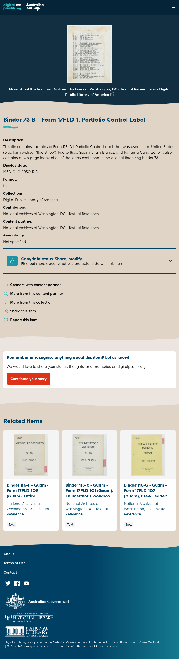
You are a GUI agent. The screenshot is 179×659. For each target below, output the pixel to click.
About (8, 554)
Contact (10, 572)
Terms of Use (14, 563)
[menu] (173, 7)
